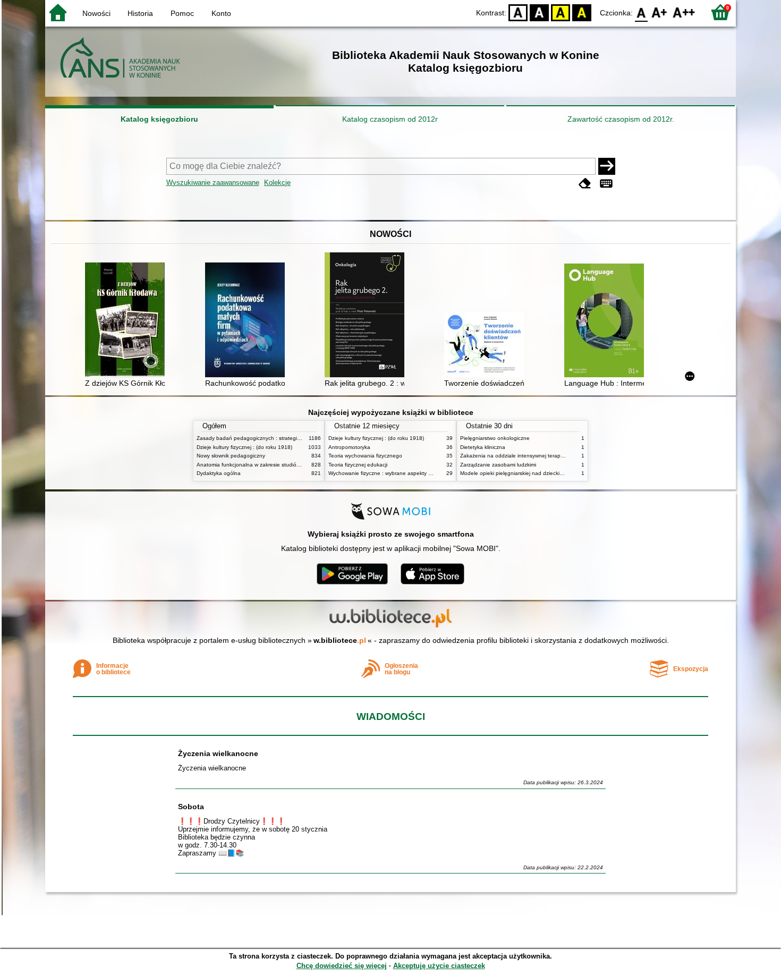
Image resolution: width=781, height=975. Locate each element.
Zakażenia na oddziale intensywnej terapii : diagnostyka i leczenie (541, 456)
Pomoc (182, 13)
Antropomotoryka (349, 447)
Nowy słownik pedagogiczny (231, 456)
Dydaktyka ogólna (219, 473)
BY (582, 11)
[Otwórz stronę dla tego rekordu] (127, 320)
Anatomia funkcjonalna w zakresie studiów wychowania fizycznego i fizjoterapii (292, 465)
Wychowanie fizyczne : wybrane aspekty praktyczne (391, 473)
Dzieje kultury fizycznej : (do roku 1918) (244, 447)
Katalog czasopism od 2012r (390, 119)
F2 (684, 11)
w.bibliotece (339, 640)
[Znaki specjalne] (606, 183)
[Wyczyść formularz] (584, 183)
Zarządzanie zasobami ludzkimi (498, 465)
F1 (660, 11)
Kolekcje (277, 182)
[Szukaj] (606, 166)
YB (560, 11)
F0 (641, 11)
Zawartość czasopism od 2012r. (620, 119)
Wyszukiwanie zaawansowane (212, 182)
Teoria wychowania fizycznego (365, 456)
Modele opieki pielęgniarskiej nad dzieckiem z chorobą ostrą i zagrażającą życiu (557, 473)
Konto (221, 13)
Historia (140, 13)
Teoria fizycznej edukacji (357, 465)
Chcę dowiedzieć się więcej (341, 966)
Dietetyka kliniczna (482, 447)
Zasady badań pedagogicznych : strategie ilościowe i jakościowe (275, 438)
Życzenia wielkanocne (218, 753)
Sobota (191, 806)
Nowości (96, 13)
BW (539, 11)
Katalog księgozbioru (159, 119)
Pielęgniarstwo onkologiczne (495, 438)
